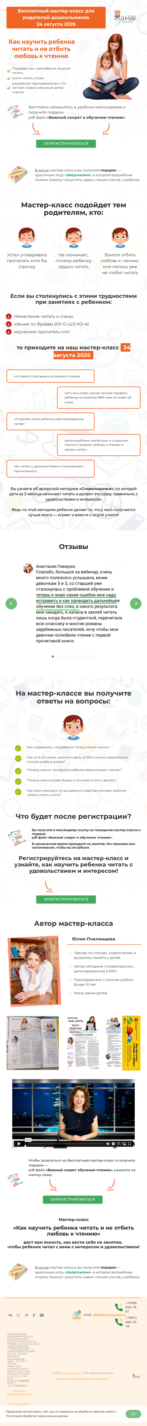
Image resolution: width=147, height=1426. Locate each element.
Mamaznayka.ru (71, 1373)
